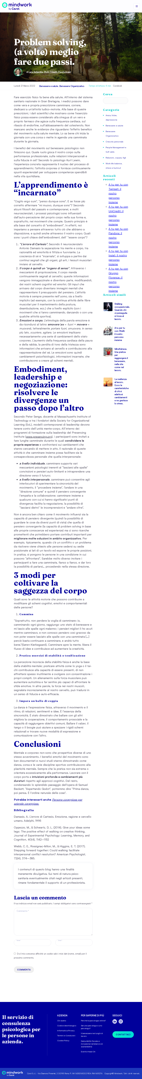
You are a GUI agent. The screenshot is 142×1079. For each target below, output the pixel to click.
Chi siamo (61, 1020)
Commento (23, 911)
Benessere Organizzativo (71, 86)
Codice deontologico (66, 1025)
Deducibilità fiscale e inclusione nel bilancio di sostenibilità (92, 1044)
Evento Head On (88, 1051)
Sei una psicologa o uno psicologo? (91, 1027)
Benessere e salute (48, 86)
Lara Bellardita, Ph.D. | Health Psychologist (50, 72)
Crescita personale (114, 141)
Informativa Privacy (66, 1030)
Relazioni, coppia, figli (116, 157)
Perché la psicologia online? (93, 1020)
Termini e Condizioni (66, 1035)
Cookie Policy (63, 1040)
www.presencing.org (39, 436)
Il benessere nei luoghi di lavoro (92, 1034)
